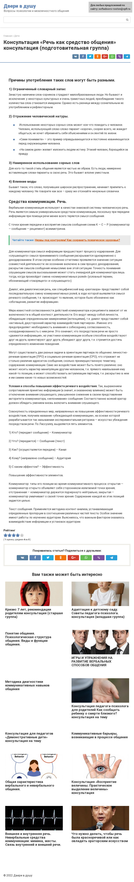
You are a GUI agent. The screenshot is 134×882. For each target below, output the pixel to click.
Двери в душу (20, 6)
